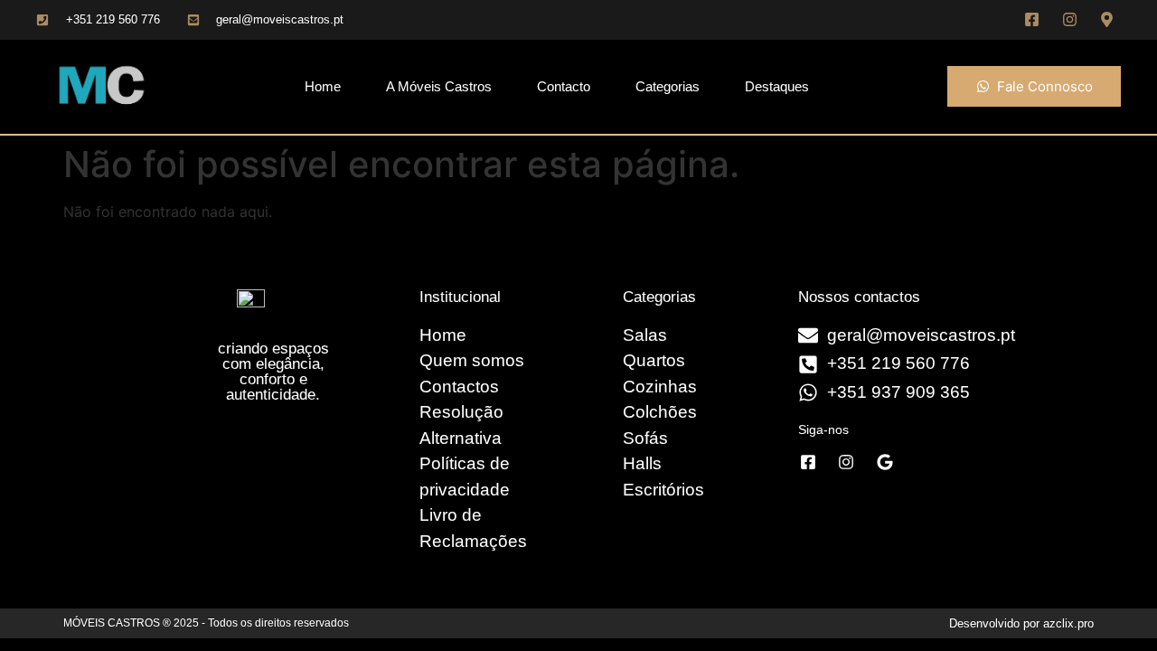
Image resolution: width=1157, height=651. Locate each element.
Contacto (563, 86)
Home (323, 86)
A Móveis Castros (439, 86)
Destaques (777, 86)
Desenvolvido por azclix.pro (1021, 623)
